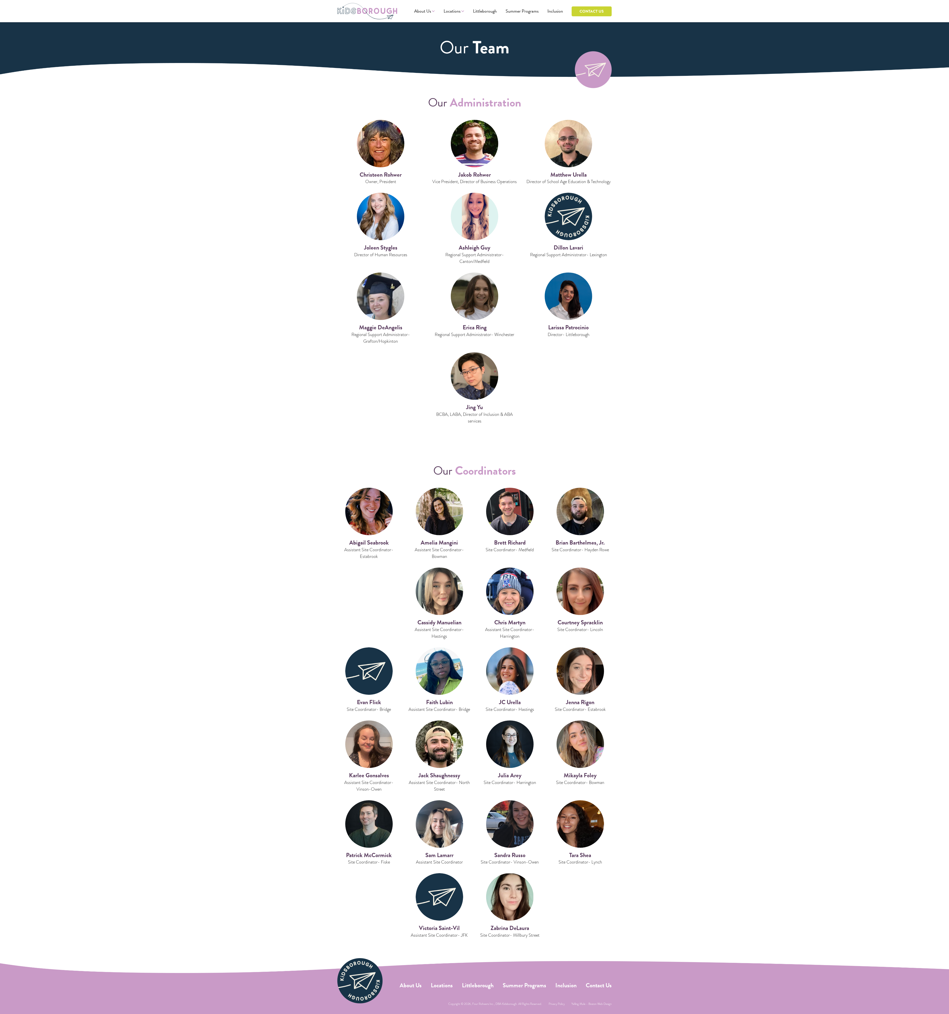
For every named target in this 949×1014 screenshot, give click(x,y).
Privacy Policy (557, 1004)
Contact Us (592, 11)
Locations (452, 11)
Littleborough (485, 11)
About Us (422, 11)
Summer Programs (522, 11)
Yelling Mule (578, 1004)
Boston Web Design (600, 1004)
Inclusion (555, 11)
